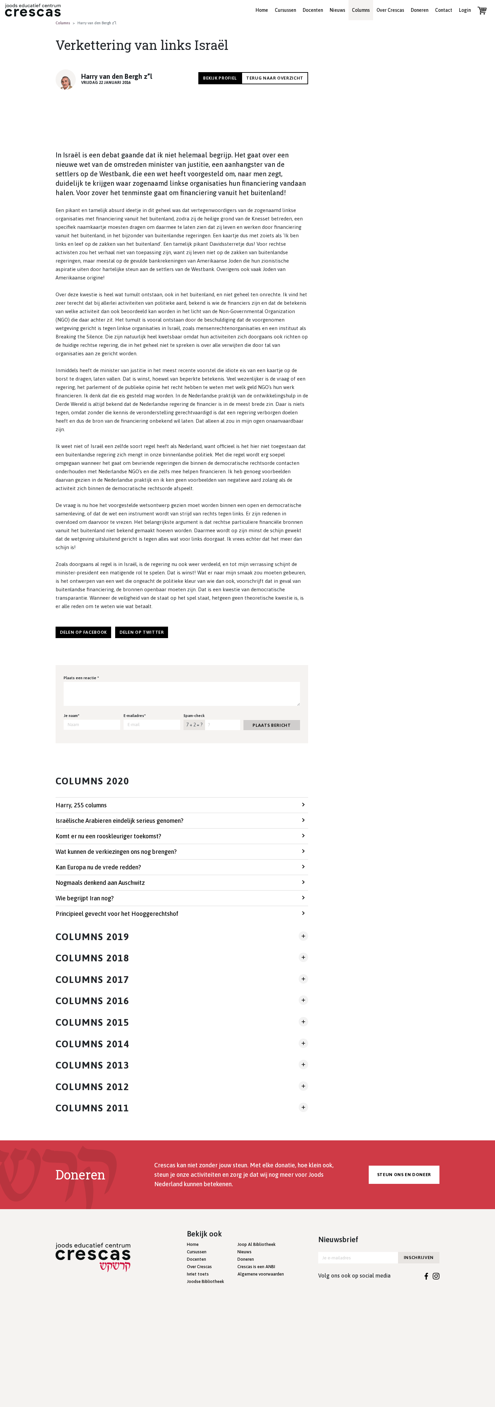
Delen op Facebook (83, 632)
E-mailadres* (135, 716)
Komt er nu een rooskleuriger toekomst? (108, 836)
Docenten (313, 10)
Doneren (419, 10)
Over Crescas (390, 10)
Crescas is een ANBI (256, 1266)
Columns (361, 10)
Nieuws (337, 10)
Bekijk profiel (220, 78)
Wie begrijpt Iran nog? (85, 898)
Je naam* (71, 716)
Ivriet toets (198, 1274)
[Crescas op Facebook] (426, 1276)
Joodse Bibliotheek (205, 1281)
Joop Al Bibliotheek (256, 1244)
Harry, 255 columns (81, 805)
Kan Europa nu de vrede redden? (98, 867)
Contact (443, 10)
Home (262, 10)
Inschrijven (419, 1257)
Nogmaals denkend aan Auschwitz (100, 882)
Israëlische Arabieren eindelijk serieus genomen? (120, 820)
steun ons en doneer (404, 1174)
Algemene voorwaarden (260, 1274)
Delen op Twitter (142, 632)
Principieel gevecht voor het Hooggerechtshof (117, 913)
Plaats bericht (272, 725)
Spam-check (194, 716)
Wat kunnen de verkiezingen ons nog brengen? (116, 851)
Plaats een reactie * (81, 678)
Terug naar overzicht (274, 78)
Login (465, 10)
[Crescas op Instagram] (436, 1276)
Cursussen (285, 10)
